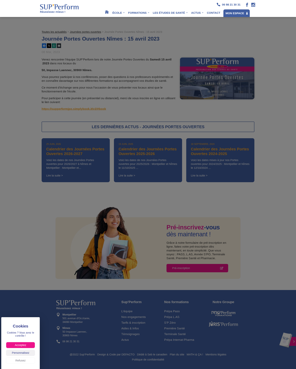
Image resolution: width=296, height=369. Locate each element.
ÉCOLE (117, 12)
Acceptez (20, 345)
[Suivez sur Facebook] (247, 5)
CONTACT (213, 12)
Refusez (20, 360)
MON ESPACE (235, 13)
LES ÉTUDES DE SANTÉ (169, 12)
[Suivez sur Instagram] (253, 5)
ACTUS (196, 12)
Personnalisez (20, 352)
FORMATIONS (137, 12)
